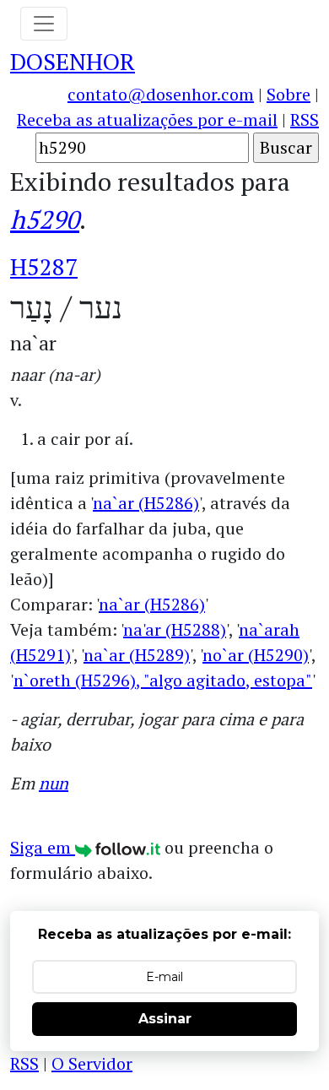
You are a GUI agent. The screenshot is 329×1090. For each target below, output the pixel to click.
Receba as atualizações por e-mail (147, 119)
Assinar (164, 1019)
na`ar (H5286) (146, 502)
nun (53, 783)
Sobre (288, 94)
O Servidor (91, 1063)
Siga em (42, 847)
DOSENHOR (72, 61)
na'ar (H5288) (174, 629)
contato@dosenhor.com (160, 94)
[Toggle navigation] (43, 24)
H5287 (44, 266)
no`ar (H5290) (255, 654)
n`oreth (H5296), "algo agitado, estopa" (162, 680)
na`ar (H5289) (137, 654)
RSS (304, 119)
